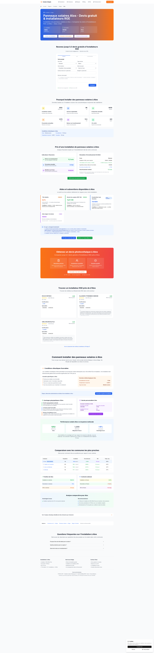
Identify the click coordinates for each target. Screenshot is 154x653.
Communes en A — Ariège (52, 523)
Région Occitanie (75, 523)
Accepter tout (139, 646)
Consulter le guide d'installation (103, 393)
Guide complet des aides (69, 238)
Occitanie (55, 6)
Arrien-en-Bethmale (48, 467)
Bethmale (46, 469)
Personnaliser (146, 649)
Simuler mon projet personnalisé (78, 178)
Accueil (44, 6)
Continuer (92, 85)
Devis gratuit (110, 1)
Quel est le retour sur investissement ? (58, 548)
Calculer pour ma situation (96, 413)
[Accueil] (40, 6)
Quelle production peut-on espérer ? (58, 545)
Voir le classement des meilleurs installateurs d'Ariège (76, 346)
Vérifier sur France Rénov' (84, 238)
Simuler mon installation (50, 36)
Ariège (60, 6)
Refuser (133, 649)
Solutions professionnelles (82, 36)
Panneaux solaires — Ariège (64, 523)
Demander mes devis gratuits (77, 272)
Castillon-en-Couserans (49, 464)
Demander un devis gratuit (65, 36)
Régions (49, 6)
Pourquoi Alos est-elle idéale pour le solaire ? (60, 541)
